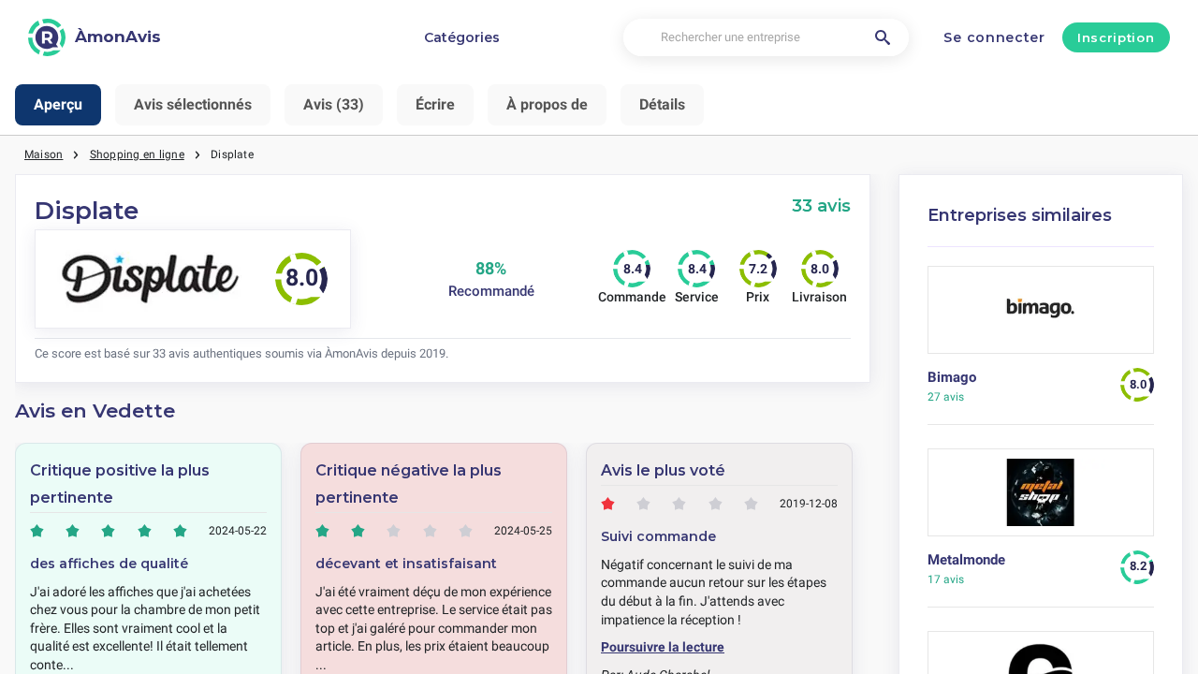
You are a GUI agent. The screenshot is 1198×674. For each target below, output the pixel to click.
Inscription (1115, 37)
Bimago (952, 377)
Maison (43, 154)
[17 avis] (1041, 499)
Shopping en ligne (137, 154)
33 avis (821, 205)
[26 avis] (1041, 317)
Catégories (462, 37)
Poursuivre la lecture (662, 646)
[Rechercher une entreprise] (882, 37)
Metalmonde (966, 559)
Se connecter (994, 37)
